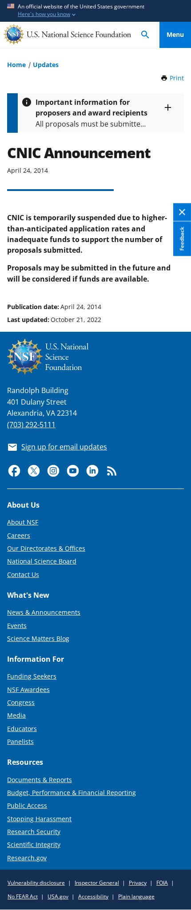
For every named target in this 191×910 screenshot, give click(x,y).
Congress (21, 702)
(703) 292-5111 (31, 424)
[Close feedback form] (182, 212)
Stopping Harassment (39, 819)
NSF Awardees (28, 689)
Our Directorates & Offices (46, 548)
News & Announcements (43, 612)
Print (177, 78)
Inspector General (97, 882)
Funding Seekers (31, 676)
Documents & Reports (39, 779)
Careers (18, 535)
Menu (175, 34)
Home (16, 64)
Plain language (136, 896)
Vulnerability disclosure (36, 882)
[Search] (145, 35)
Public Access (27, 805)
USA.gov (58, 896)
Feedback (182, 238)
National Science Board (41, 561)
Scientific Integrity (33, 844)
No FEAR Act (23, 896)
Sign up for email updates (64, 447)
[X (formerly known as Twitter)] (34, 471)
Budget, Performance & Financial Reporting (71, 792)
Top (175, 273)
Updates (46, 64)
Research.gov (27, 858)
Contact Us (23, 574)
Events (17, 625)
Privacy (138, 882)
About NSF (22, 522)
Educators (22, 728)
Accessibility (93, 896)
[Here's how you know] (95, 11)
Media (16, 715)
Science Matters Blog (38, 638)
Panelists (20, 741)
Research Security (33, 831)
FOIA (162, 882)
